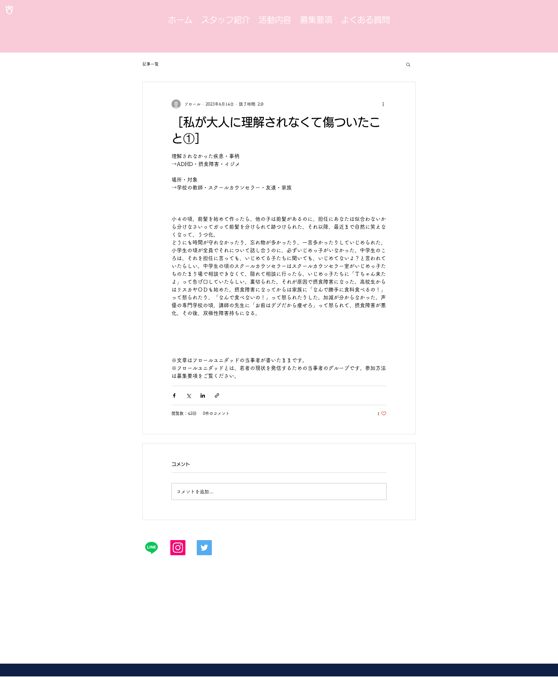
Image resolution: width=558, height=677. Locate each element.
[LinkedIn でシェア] (202, 395)
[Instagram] (177, 547)
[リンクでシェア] (217, 395)
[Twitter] (204, 547)
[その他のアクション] (383, 104)
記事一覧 (150, 64)
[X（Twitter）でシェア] (188, 395)
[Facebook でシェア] (174, 395)
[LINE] (151, 547)
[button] (408, 64)
